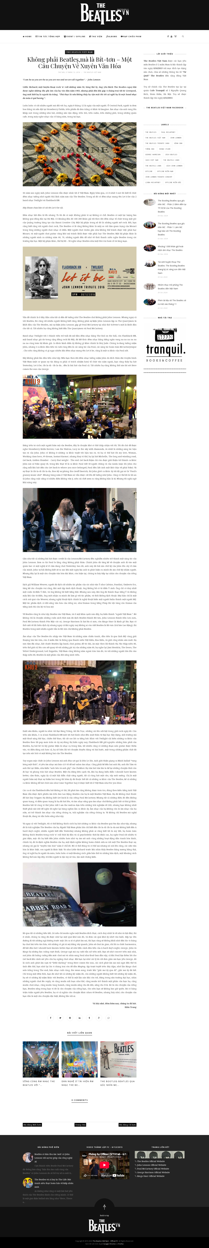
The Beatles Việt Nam (79, 52)
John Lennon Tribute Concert (158, 177)
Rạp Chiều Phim (132, 36)
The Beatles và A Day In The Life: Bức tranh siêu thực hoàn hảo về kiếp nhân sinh (54, 1183)
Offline (148, 171)
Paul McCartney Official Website (153, 1168)
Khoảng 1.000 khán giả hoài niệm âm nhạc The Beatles (170, 248)
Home (28, 36)
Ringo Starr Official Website (150, 1176)
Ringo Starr (164, 149)
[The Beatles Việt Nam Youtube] (170, 36)
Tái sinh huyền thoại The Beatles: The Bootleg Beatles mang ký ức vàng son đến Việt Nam (172, 267)
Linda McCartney (152, 182)
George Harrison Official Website (153, 1172)
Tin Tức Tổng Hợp (49, 36)
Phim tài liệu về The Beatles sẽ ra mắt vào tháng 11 (172, 302)
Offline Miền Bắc (173, 182)
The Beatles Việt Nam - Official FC (105, 1241)
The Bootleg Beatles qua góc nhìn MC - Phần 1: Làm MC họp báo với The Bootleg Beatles (171, 229)
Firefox (121, 1244)
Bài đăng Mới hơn (32, 1124)
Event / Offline (76, 36)
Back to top (104, 1215)
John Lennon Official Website (151, 1165)
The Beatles (150, 132)
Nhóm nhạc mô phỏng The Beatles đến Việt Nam (170, 286)
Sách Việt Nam (151, 160)
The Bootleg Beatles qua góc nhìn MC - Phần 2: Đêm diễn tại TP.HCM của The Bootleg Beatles (172, 206)
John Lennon (175, 138)
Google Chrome (109, 1244)
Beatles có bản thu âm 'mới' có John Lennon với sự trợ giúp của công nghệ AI (53, 1158)
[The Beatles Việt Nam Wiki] (175, 36)
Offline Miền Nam (165, 171)
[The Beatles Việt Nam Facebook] (167, 36)
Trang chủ (80, 1124)
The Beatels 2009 (171, 160)
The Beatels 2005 (153, 166)
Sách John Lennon (174, 166)
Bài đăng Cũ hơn (127, 1124)
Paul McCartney (168, 132)
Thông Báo (149, 149)
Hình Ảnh (178, 143)
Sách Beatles (171, 154)
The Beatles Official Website (151, 1161)
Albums (112, 36)
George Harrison (152, 154)
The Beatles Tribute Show (157, 143)
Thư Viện (97, 36)
